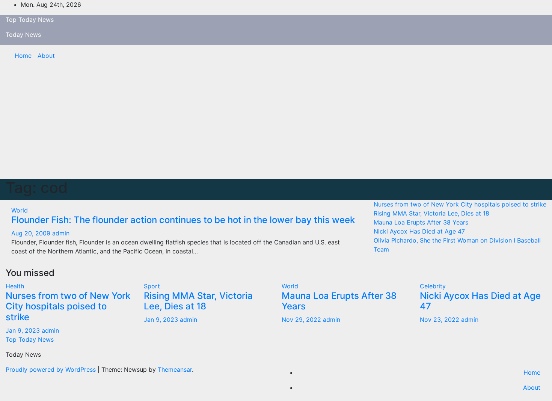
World (19, 210)
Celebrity (433, 286)
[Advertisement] (276, 122)
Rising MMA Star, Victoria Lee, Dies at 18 (431, 213)
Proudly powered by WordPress (52, 369)
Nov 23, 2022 (439, 319)
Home (23, 55)
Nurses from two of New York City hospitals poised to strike (460, 204)
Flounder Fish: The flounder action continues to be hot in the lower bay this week (183, 219)
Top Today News (30, 19)
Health (15, 286)
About (46, 55)
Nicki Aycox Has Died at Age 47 (419, 231)
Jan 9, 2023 (23, 330)
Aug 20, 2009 (30, 233)
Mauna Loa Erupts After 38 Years (421, 222)
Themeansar (175, 369)
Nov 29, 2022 (301, 319)
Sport (152, 286)
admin (60, 233)
